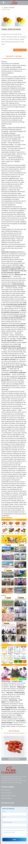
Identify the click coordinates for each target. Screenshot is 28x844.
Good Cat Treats (6, 806)
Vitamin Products (6, 793)
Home (6, 8)
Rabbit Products (6, 798)
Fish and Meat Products (8, 796)
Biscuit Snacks (5, 790)
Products (11, 8)
